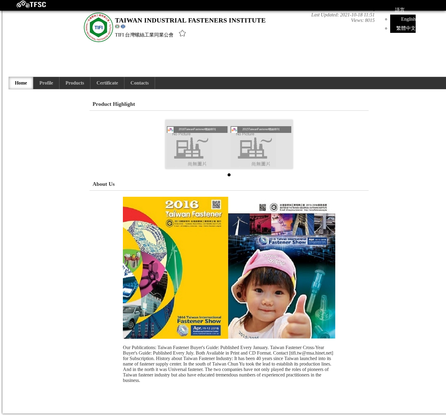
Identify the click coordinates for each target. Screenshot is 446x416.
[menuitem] (21, 83)
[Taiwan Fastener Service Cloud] (26, 6)
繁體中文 (406, 28)
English (408, 19)
